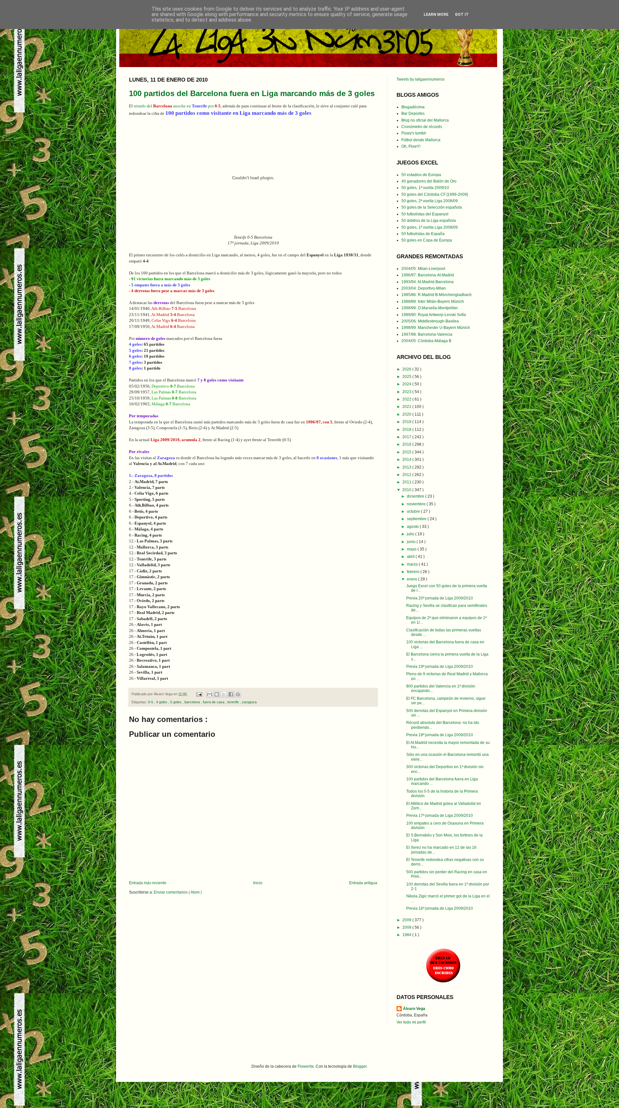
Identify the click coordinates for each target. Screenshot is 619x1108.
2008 (407, 927)
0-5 (151, 702)
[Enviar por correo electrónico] (209, 694)
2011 (407, 482)
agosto (413, 526)
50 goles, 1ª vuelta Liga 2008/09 (429, 227)
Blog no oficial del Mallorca (425, 120)
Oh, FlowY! (410, 146)
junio (412, 541)
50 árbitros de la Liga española (428, 220)
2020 (407, 414)
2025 (407, 376)
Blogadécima (413, 107)
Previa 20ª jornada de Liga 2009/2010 (439, 598)
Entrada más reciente (147, 883)
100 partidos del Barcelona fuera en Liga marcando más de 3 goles (252, 93)
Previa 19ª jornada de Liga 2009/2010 (439, 666)
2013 (407, 467)
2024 (407, 384)
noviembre (417, 504)
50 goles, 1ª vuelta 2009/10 (425, 187)
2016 (407, 444)
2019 (407, 422)
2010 (407, 490)
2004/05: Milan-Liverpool (423, 268)
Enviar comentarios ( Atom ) (178, 892)
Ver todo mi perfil (411, 1022)
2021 (407, 406)
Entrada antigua (363, 883)
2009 (407, 920)
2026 (407, 369)
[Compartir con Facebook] (231, 694)
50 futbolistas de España (423, 234)
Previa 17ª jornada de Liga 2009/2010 (439, 815)
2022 (407, 399)
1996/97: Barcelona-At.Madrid (427, 275)
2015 (407, 452)
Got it (462, 14)
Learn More (436, 14)
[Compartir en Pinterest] (238, 694)
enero (412, 579)
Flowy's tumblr (413, 133)
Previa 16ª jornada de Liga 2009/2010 (439, 908)
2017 (407, 437)
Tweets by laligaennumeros (421, 79)
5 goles (176, 702)
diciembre (416, 496)
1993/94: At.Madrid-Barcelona (427, 282)
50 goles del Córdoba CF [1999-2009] (434, 194)
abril (411, 556)
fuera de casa (214, 702)
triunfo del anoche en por (177, 106)
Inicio (257, 883)
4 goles (162, 702)
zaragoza (249, 702)
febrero (413, 571)
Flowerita (306, 1066)
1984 (407, 935)
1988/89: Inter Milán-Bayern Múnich (432, 301)
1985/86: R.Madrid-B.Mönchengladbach (436, 294)
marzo (413, 564)
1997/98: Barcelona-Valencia (426, 334)
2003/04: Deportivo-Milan (423, 288)
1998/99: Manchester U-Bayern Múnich (435, 327)
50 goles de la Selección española (431, 207)
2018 (407, 429)
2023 (407, 392)
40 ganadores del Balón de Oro (429, 181)
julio (411, 534)
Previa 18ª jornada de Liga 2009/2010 (439, 735)
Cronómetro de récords (421, 126)
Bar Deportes (413, 113)
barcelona (192, 702)
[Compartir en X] (224, 694)
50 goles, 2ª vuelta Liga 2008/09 (429, 201)
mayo (412, 549)
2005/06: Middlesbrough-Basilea (430, 321)
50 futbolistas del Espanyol (424, 214)
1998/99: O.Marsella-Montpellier (429, 308)
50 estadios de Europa (421, 175)
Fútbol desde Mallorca (420, 140)
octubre (414, 511)
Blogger (360, 1066)
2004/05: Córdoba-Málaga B (426, 341)
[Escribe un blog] (216, 694)
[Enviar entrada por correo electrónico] (199, 694)
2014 (407, 459)
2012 (407, 474)
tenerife (233, 702)
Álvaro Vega (414, 1008)
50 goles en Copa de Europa (426, 240)
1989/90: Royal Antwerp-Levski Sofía (433, 314)
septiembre (417, 519)
